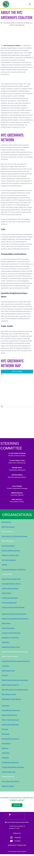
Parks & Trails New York (9, 715)
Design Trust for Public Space (11, 579)
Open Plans (5, 705)
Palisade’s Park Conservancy (11, 710)
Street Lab (5, 748)
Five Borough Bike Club (9, 603)
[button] (29, 4)
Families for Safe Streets (10, 598)
